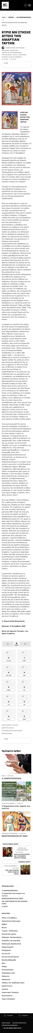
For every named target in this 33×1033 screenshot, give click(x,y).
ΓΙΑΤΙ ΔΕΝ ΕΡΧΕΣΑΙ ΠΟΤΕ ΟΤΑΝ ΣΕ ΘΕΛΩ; (12, 872)
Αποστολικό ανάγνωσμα (11, 921)
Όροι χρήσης (6, 1023)
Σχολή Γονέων (7, 986)
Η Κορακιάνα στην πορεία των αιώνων (16, 807)
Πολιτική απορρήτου (19, 1023)
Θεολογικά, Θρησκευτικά (10, 50)
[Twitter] (7, 65)
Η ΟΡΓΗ (5, 906)
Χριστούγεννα (7, 733)
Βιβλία (4, 924)
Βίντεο (4, 927)
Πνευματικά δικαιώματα (9, 1025)
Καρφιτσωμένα (7, 55)
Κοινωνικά (6, 953)
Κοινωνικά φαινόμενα (9, 833)
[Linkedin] (16, 65)
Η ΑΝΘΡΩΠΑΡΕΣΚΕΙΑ (12, 778)
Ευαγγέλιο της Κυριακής (11, 940)
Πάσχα (4, 966)
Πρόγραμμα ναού (8, 973)
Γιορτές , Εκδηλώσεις (19, 55)
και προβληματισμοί (23, 17)
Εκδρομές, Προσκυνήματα (11, 937)
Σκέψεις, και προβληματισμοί (12, 52)
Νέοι (3, 776)
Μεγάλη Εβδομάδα (9, 960)
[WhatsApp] (10, 65)
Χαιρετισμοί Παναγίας (10, 992)
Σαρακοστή (6, 979)
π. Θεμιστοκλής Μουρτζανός (12, 730)
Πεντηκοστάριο (7, 970)
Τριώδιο (5, 989)
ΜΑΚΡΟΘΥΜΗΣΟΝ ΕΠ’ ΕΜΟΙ (15, 836)
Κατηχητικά (6, 950)
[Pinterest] (13, 65)
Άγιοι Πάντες (7, 725)
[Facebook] (4, 65)
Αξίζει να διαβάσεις (15, 57)
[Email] (19, 65)
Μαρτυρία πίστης (8, 728)
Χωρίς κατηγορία (8, 999)
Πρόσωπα (5, 57)
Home (4, 17)
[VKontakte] (21, 65)
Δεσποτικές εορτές (9, 934)
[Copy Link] (24, 65)
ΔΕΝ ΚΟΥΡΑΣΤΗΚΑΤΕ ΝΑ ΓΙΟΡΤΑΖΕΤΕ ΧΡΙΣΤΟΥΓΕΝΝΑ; (22, 856)
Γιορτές (15, 725)
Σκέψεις (11, 17)
